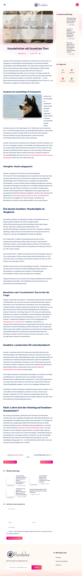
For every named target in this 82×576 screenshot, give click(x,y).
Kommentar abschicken (14, 538)
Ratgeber (21, 455)
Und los (36, 567)
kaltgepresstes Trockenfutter (13, 322)
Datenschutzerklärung (62, 561)
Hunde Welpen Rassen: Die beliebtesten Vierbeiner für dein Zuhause (44, 479)
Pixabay (20, 119)
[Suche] (77, 4)
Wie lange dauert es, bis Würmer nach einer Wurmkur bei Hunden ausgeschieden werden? (71, 47)
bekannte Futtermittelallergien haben (31, 428)
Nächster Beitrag (46, 462)
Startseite (58, 557)
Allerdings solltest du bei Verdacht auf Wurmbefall (31, 195)
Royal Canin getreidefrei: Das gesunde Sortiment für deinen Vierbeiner (38, 491)
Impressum (58, 565)
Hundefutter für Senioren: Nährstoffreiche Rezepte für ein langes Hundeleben (21, 491)
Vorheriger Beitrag (10, 462)
